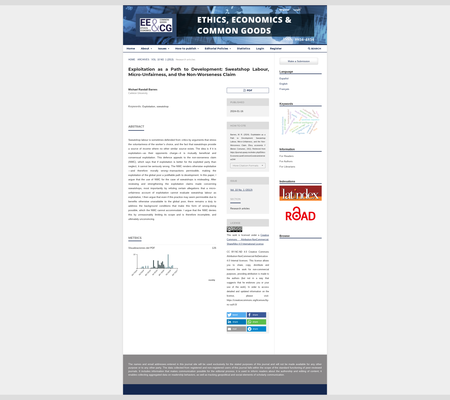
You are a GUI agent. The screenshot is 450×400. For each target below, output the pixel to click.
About (145, 48)
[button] (236, 315)
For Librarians (287, 166)
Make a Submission (299, 61)
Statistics (243, 48)
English (283, 83)
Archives (143, 59)
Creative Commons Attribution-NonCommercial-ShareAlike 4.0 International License (248, 239)
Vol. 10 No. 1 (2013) (162, 59)
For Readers (286, 156)
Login (260, 48)
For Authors (285, 161)
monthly (211, 280)
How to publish (186, 48)
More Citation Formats (245, 165)
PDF (249, 90)
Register (276, 48)
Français (284, 89)
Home (131, 48)
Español (283, 78)
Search (315, 48)
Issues (162, 48)
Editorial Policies (217, 48)
